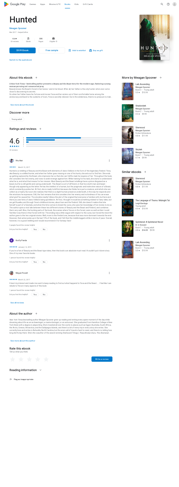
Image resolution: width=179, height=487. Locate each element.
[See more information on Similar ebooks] (145, 172)
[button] (52, 50)
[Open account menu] (174, 4)
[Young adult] (16, 119)
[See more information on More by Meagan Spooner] (160, 77)
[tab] (32, 4)
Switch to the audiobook (20, 60)
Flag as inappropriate (21, 379)
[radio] (12, 359)
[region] (61, 40)
